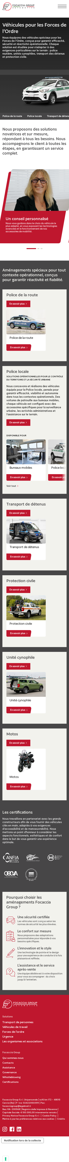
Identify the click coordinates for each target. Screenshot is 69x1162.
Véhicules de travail (14, 1027)
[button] (31, 248)
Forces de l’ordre (13, 1031)
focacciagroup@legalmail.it (16, 1106)
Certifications (10, 1081)
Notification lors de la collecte (22, 1140)
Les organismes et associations (22, 1041)
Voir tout (11, 486)
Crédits (61, 1119)
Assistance (8, 1067)
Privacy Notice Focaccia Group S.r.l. (21, 1115)
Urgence (7, 1036)
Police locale (34, 116)
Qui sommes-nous (12, 1057)
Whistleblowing (11, 1077)
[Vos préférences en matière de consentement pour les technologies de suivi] (6, 1159)
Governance (9, 1072)
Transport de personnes (17, 1022)
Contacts (7, 1062)
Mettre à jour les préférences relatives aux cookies (28, 1119)
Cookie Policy (49, 1115)
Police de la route (12, 116)
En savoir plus (17, 303)
